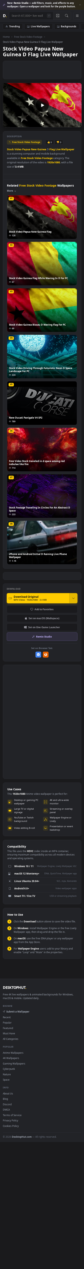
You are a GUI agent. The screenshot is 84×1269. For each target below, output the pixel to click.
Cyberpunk (9, 1068)
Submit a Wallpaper (17, 1011)
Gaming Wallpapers (14, 1063)
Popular (7, 1022)
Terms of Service (12, 1115)
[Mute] (69, 123)
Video (18, 149)
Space (6, 1079)
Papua (26, 149)
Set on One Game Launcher (44, 627)
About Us (8, 1093)
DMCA (6, 1109)
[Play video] (42, 105)
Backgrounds (68, 26)
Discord (7, 1104)
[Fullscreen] (76, 123)
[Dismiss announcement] (80, 5)
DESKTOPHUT (14, 987)
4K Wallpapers (11, 1058)
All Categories (10, 1038)
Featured (8, 1028)
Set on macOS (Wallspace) (44, 618)
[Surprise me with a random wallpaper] (57, 16)
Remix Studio (44, 636)
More (10, 190)
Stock (10, 149)
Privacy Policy (10, 1120)
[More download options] (73, 598)
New (34, 149)
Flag (52, 149)
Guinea (41, 149)
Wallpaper (67, 149)
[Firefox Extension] (46, 655)
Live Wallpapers (40, 26)
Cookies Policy (11, 1126)
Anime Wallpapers (13, 1052)
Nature (7, 1074)
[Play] (8, 123)
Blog (5, 1098)
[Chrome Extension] (38, 655)
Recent (7, 1017)
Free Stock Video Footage (28, 36)
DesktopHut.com (22, 1136)
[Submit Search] (66, 16)
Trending (14, 26)
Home (6, 36)
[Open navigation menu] (77, 16)
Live (58, 149)
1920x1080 (53, 162)
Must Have (9, 1033)
